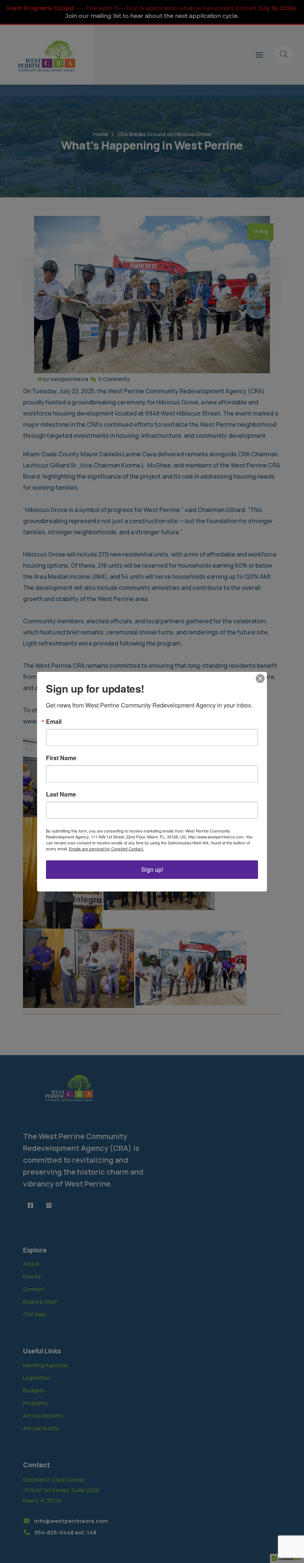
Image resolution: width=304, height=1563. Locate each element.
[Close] (260, 678)
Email (54, 722)
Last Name (61, 794)
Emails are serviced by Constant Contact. (106, 848)
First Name (61, 758)
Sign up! (152, 869)
